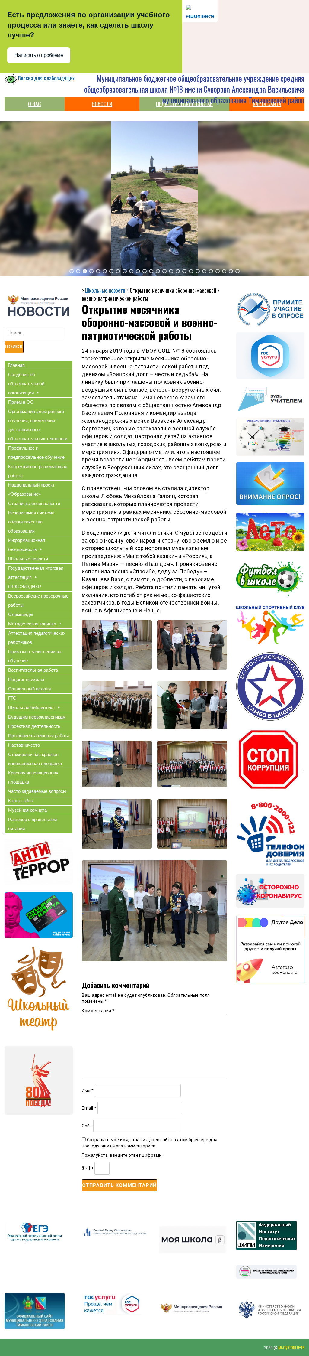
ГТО (12, 698)
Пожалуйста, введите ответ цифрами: (122, 1155)
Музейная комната (27, 810)
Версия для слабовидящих (46, 78)
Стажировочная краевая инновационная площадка (35, 759)
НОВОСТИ (102, 104)
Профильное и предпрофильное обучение (36, 452)
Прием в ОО (21, 402)
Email (89, 1108)
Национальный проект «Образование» (31, 489)
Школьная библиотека (31, 707)
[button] (71, 271)
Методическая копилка (32, 623)
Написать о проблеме (38, 55)
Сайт (87, 1125)
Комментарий (98, 1010)
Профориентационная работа (38, 735)
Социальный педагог (29, 688)
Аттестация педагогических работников (36, 638)
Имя (88, 1090)
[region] (154, 198)
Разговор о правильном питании (32, 824)
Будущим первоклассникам (36, 716)
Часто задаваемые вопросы (37, 791)
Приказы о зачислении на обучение (34, 656)
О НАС (34, 104)
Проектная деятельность (34, 726)
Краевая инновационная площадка (33, 777)
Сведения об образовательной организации (26, 383)
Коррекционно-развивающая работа (37, 471)
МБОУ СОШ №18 (291, 1347)
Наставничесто (24, 745)
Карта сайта (20, 800)
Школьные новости (28, 558)
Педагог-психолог (26, 679)
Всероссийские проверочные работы (38, 600)
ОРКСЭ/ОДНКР (24, 586)
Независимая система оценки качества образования (31, 521)
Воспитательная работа (33, 670)
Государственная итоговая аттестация (35, 573)
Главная (16, 365)
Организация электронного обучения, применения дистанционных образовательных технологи (37, 425)
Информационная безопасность (26, 545)
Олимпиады (20, 614)
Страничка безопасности (34, 503)
